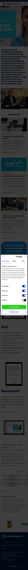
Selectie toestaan (14, 311)
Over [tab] (23, 261)
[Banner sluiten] (25, 256)
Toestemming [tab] (5, 261)
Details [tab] (14, 261)
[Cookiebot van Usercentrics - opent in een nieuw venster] (16, 257)
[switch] (24, 291)
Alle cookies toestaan (14, 307)
